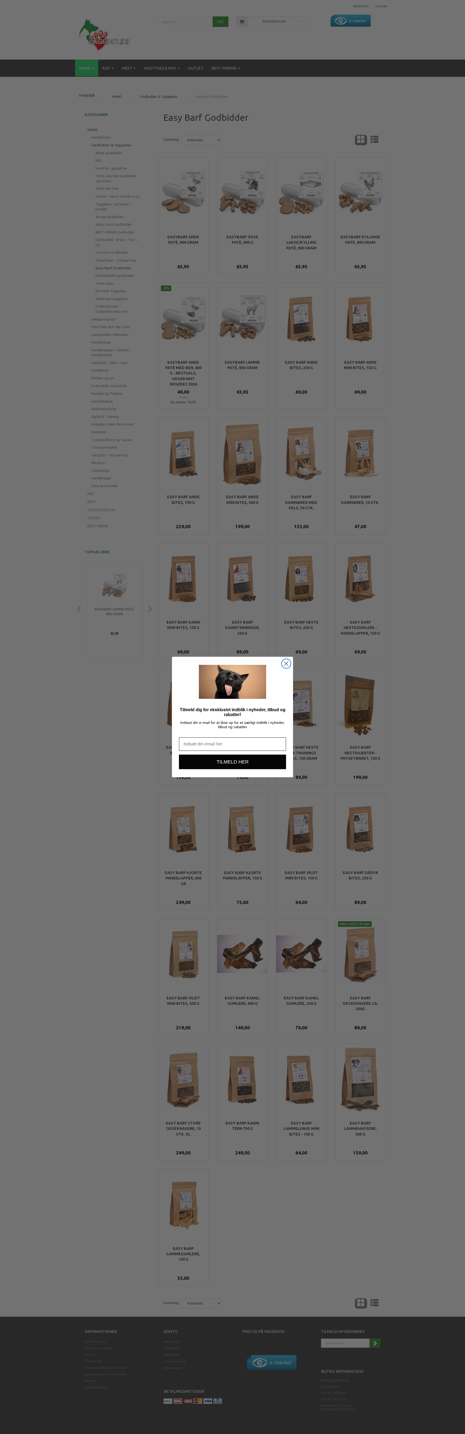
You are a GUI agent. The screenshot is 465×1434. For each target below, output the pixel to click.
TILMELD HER (233, 762)
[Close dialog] (286, 663)
